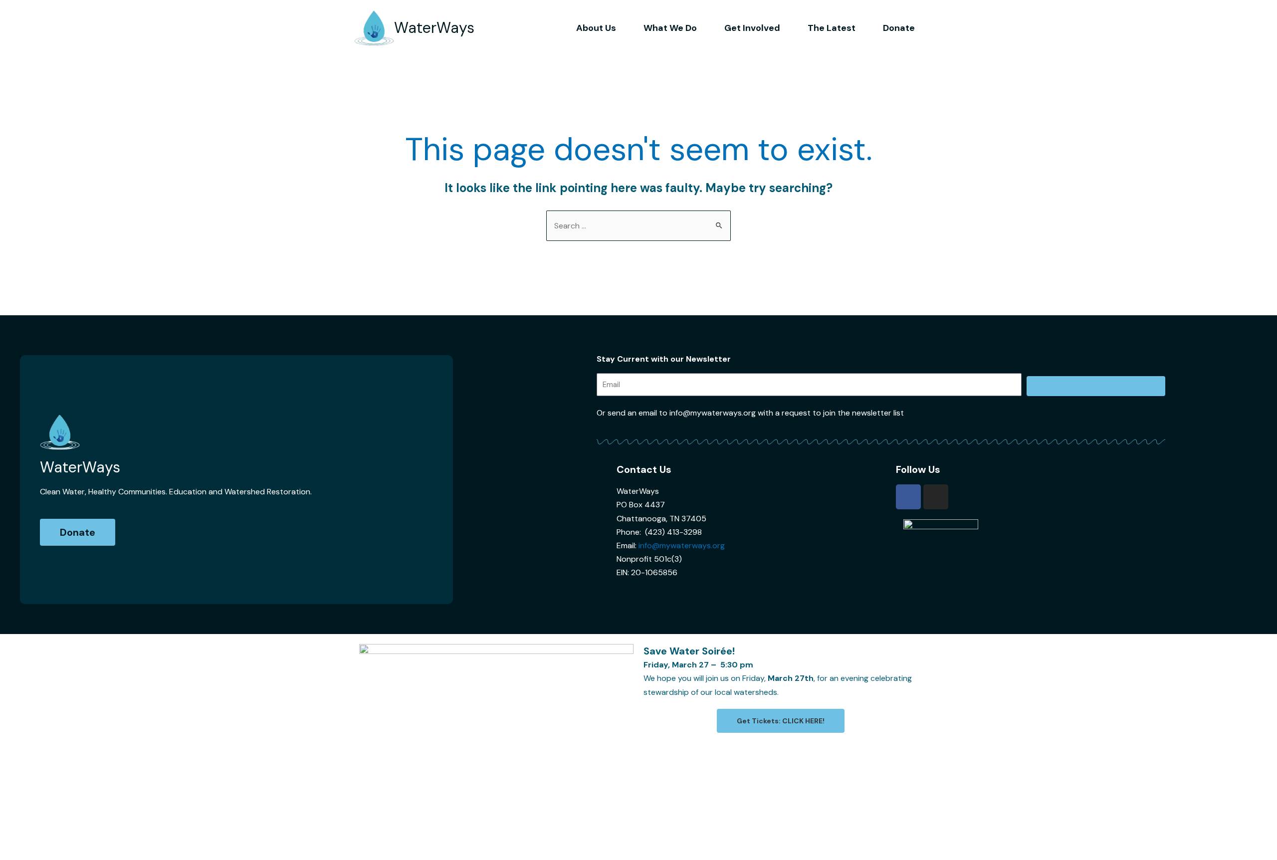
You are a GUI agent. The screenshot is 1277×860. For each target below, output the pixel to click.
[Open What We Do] (703, 28)
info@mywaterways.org (681, 545)
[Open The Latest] (862, 28)
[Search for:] (638, 225)
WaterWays (434, 27)
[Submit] (1096, 386)
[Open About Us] (623, 28)
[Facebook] (908, 496)
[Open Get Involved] (787, 28)
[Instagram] (935, 496)
